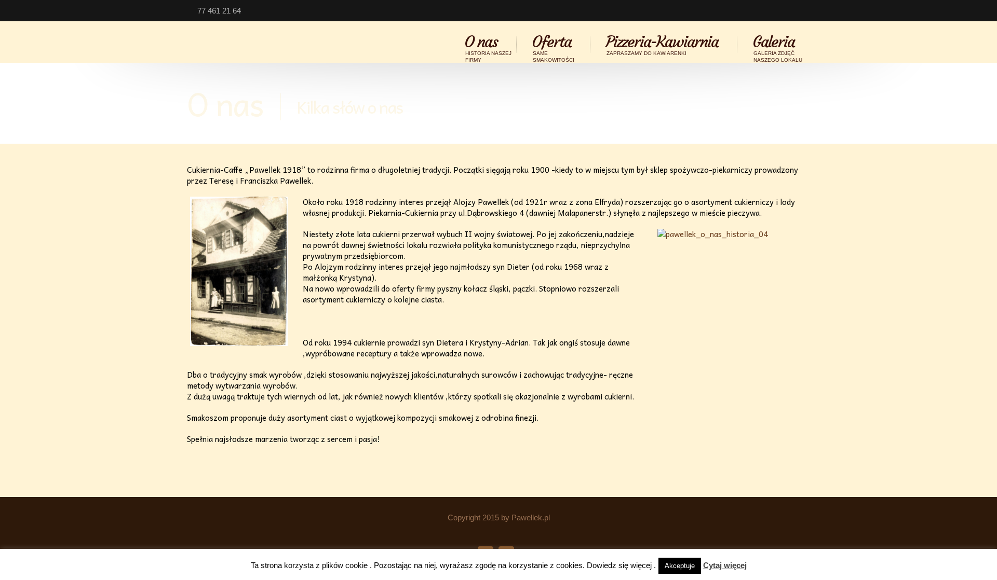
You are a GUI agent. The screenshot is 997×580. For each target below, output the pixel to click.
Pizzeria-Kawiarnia (661, 44)
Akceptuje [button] (680, 566)
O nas (487, 44)
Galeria (777, 44)
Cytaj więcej (725, 565)
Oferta (553, 44)
